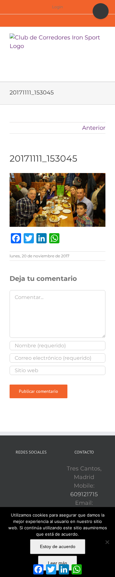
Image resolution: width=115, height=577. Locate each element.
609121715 (84, 494)
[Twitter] (31, 468)
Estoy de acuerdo (57, 546)
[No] (107, 542)
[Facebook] (22, 468)
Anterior (93, 127)
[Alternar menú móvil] (102, 70)
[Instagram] (40, 468)
